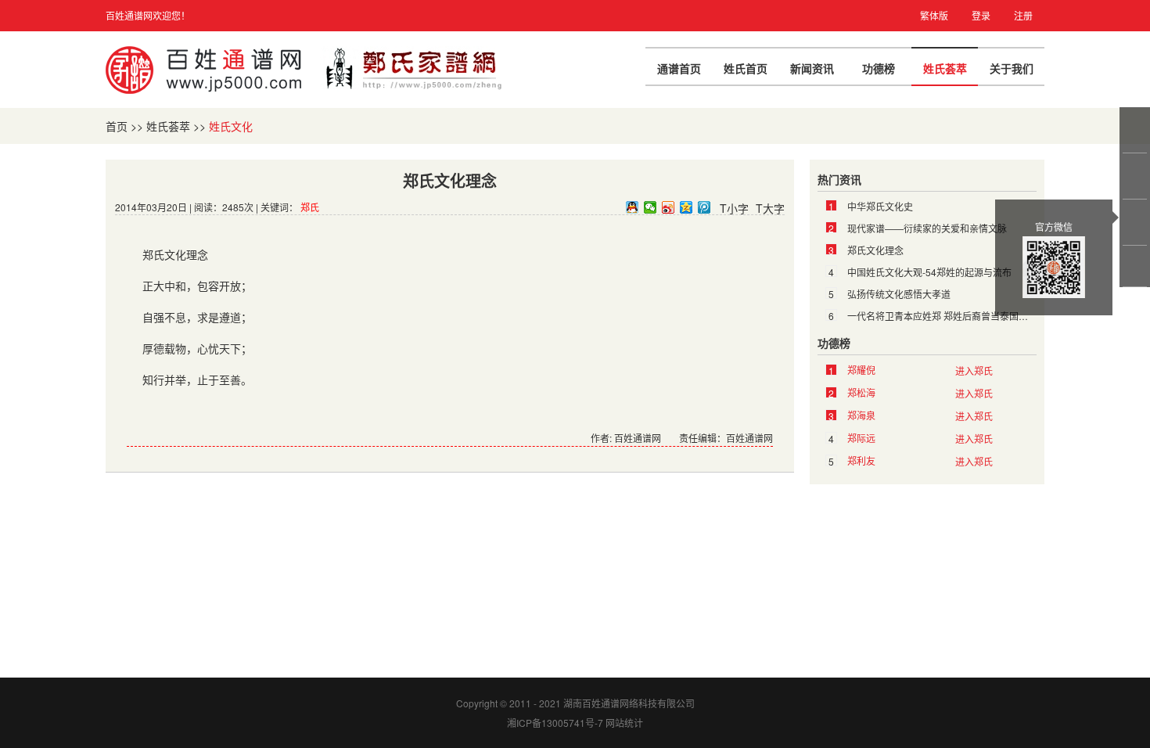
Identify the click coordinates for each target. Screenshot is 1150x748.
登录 (981, 15)
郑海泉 (861, 415)
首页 (117, 126)
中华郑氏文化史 (880, 206)
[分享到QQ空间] (686, 207)
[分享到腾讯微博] (704, 207)
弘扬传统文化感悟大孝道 (899, 293)
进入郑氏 (974, 370)
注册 (1023, 15)
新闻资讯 (812, 68)
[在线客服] (1136, 130)
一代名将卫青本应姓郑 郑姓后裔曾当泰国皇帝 (942, 315)
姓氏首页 (745, 68)
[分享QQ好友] (632, 207)
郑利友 (861, 460)
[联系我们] (1136, 176)
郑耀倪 (861, 369)
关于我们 (1011, 68)
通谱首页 (679, 68)
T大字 (770, 208)
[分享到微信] (650, 207)
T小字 (734, 208)
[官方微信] (1136, 222)
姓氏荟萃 (945, 68)
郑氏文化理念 (875, 250)
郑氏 (309, 207)
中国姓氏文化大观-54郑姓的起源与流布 (929, 272)
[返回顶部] (1136, 266)
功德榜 (878, 68)
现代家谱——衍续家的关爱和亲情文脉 (927, 228)
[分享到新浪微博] (668, 207)
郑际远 (861, 437)
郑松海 (861, 392)
